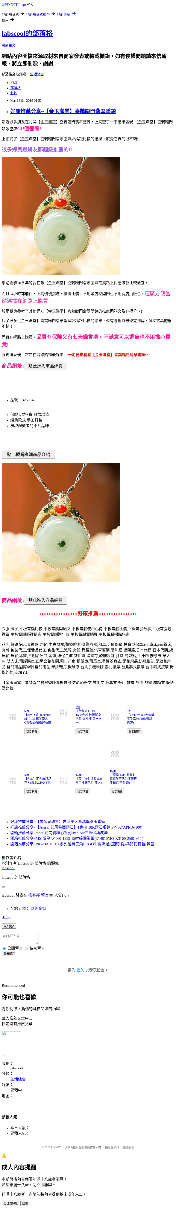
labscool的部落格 (27, 33)
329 (129, 711)
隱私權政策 (112, 1147)
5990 (27, 711)
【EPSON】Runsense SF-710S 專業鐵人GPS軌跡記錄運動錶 (37, 718)
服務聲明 (128, 1147)
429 (26, 775)
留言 (45, 895)
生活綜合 (37, 74)
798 (78, 707)
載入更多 (9, 926)
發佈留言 (9, 953)
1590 (113, 771)
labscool (8, 868)
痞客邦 (34, 895)
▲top (6, 917)
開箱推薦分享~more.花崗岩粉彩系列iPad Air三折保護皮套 (59, 833)
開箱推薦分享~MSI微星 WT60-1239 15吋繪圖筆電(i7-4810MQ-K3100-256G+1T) (76, 838)
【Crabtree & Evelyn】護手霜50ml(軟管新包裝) (140, 718)
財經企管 (38, 908)
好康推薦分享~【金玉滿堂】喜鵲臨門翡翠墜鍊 (63, 111)
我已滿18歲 (10, 1203)
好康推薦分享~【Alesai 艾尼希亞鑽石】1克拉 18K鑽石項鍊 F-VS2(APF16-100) (76, 827)
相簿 (13, 83)
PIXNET (56, 1147)
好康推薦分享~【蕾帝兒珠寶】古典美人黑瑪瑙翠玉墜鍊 (57, 822)
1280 (79, 775)
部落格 (15, 88)
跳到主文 (8, 45)
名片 (13, 93)
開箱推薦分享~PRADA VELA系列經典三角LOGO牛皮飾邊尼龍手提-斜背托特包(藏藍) (83, 844)
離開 (25, 1203)
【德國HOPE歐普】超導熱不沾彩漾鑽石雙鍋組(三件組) (123, 778)
